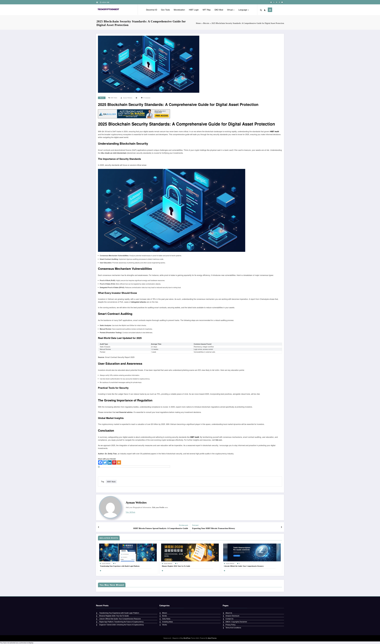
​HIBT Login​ (194, 9)
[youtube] (282, 2)
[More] (119, 462)
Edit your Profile (158, 507)
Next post (195, 525)
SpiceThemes (212, 638)
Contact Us (229, 619)
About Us (229, 613)
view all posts (130, 512)
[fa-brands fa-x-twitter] (274, 2)
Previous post (183, 525)
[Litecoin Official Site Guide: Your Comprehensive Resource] (252, 552)
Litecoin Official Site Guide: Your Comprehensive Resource (244, 566)
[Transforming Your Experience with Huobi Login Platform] (128, 552)
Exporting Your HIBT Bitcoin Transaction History (213, 528)
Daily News (166, 619)
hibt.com (218, 440)
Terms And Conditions (233, 627)
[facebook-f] (271, 2)
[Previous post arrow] (98, 527)
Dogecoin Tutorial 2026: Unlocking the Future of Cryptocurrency (121, 624)
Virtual (230, 9)
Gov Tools (165, 9)
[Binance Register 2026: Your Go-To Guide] (190, 552)
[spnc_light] (265, 9)
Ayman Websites (127, 98)
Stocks (164, 624)
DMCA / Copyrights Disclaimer (236, 622)
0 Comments (146, 98)
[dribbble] (276, 2)
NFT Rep (207, 9)
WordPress (186, 638)
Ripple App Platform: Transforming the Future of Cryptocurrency (121, 622)
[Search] (261, 9)
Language (242, 9)
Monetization (179, 9)
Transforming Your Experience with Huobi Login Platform (119, 566)
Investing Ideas (167, 622)
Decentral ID (151, 9)
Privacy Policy (231, 624)
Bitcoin (102, 98)
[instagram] (279, 2)
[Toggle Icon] (270, 10)
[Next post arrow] (281, 527)
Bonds (164, 616)
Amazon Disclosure (232, 616)
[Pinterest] (114, 462)
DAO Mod (219, 9)
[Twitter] (105, 462)
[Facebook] (100, 462)
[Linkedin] (109, 462)
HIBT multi (113, 98)
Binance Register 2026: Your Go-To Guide (176, 566)
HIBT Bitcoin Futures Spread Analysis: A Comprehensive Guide (160, 528)
